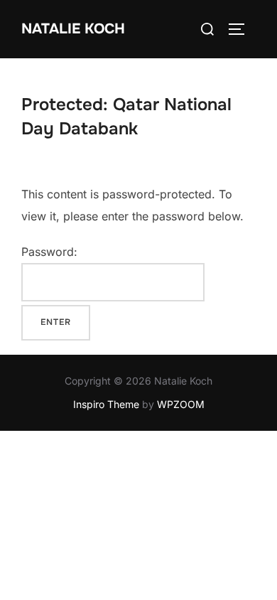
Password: (49, 252)
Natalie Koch (73, 29)
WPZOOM (181, 404)
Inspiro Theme (106, 404)
